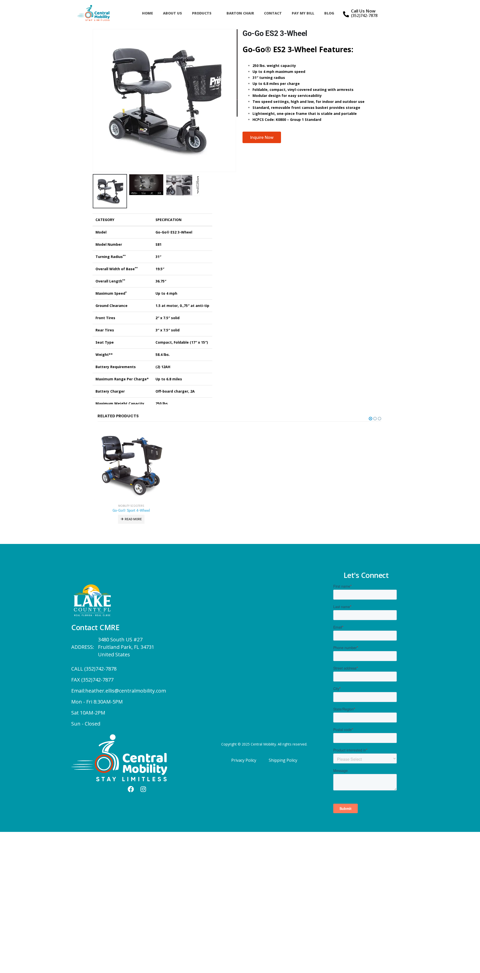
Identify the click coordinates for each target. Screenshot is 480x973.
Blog (329, 13)
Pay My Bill (303, 13)
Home (147, 13)
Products (202, 13)
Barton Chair (240, 13)
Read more (133, 519)
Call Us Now (363, 11)
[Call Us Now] (346, 14)
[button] (370, 419)
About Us (172, 13)
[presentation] (94, 100)
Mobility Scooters (131, 505)
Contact (273, 13)
